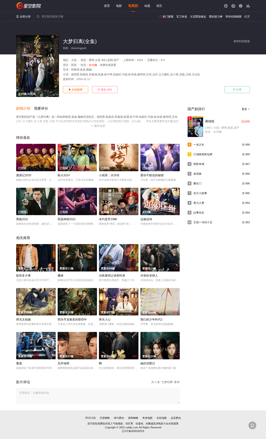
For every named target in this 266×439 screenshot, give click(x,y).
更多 (246, 109)
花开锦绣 (63, 363)
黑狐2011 (22, 219)
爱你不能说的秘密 (152, 175)
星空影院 (92, 423)
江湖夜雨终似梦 (202, 154)
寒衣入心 (105, 319)
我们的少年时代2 (151, 319)
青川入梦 (198, 202)
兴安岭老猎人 (149, 275)
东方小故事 (200, 193)
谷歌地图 (162, 417)
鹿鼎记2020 (23, 175)
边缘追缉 (146, 219)
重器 (19, 363)
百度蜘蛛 (105, 417)
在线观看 (76, 89)
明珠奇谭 (198, 164)
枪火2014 (64, 175)
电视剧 (133, 6)
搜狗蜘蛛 (133, 417)
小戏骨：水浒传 (109, 175)
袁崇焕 (197, 173)
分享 (237, 89)
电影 (119, 5)
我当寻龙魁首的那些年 (72, 319)
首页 (107, 5)
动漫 (147, 5)
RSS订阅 (90, 417)
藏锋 (60, 275)
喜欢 (105, 89)
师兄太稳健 (23, 319)
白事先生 (198, 212)
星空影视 (28, 5)
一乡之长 (198, 144)
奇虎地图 (147, 417)
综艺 (159, 5)
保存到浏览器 (241, 41)
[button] (25, 109)
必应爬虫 (176, 417)
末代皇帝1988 (108, 219)
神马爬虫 (119, 417)
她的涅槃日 (147, 363)
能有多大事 (23, 275)
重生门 (197, 183)
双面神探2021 (67, 219)
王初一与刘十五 (202, 222)
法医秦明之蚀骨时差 (112, 275)
